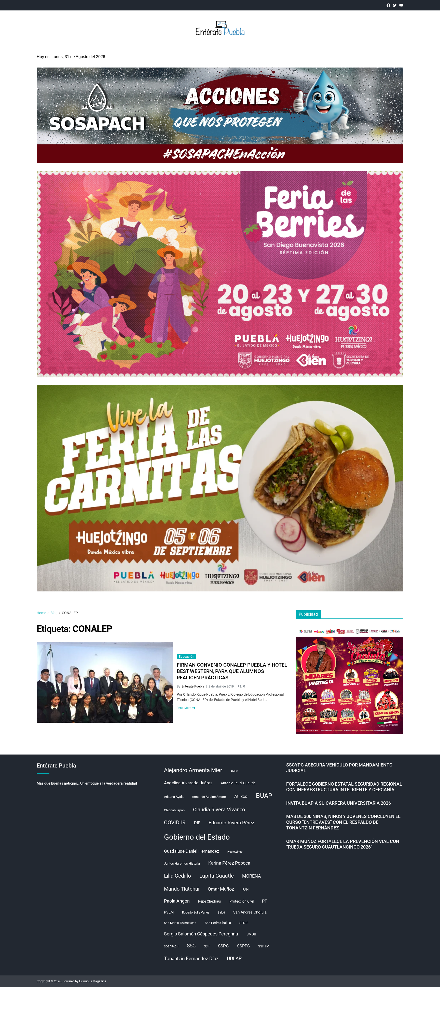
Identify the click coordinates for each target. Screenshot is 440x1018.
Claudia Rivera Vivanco (219, 810)
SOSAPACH (171, 946)
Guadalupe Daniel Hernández (191, 851)
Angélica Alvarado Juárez (188, 783)
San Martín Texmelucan (180, 923)
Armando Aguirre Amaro (209, 797)
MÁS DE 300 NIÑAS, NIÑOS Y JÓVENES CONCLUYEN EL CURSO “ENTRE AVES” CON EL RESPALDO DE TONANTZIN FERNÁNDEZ (343, 822)
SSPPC (243, 946)
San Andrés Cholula (250, 912)
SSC (191, 946)
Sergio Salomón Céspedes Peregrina (201, 933)
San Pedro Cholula (218, 923)
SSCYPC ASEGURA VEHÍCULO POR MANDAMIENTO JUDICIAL (339, 767)
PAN (245, 889)
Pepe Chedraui (209, 901)
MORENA (251, 876)
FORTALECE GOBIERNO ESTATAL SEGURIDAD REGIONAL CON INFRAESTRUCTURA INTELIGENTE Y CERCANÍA (344, 786)
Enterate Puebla (193, 686)
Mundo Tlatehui (181, 889)
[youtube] (401, 5)
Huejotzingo (234, 851)
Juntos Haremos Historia (182, 863)
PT (264, 901)
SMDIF (251, 934)
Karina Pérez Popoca (229, 863)
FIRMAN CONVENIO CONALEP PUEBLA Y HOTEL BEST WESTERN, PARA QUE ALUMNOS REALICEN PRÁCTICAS (232, 671)
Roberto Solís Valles (195, 912)
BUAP (264, 795)
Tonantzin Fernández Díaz (191, 958)
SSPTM (263, 946)
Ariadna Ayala (174, 797)
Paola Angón (177, 901)
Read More (184, 708)
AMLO (234, 771)
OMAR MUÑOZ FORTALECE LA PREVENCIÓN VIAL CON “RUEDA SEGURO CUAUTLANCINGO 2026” (342, 844)
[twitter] (395, 5)
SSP (207, 946)
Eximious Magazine (92, 981)
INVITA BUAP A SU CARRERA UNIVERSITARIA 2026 (338, 803)
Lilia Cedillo (177, 875)
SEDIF (243, 923)
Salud (221, 912)
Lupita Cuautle (216, 876)
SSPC (223, 945)
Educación (186, 656)
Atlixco (241, 796)
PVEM (169, 912)
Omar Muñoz (221, 889)
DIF (197, 823)
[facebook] (388, 5)
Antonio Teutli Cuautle (238, 783)
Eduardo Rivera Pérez (231, 823)
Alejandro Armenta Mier (193, 770)
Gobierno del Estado (197, 837)
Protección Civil (241, 901)
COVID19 (175, 822)
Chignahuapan (174, 810)
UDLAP (234, 958)
